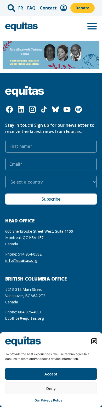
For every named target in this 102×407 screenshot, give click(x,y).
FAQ (31, 8)
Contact (48, 8)
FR (20, 8)
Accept (51, 374)
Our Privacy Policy (48, 400)
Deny (51, 388)
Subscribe (51, 199)
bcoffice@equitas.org (24, 318)
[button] (94, 341)
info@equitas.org (21, 260)
